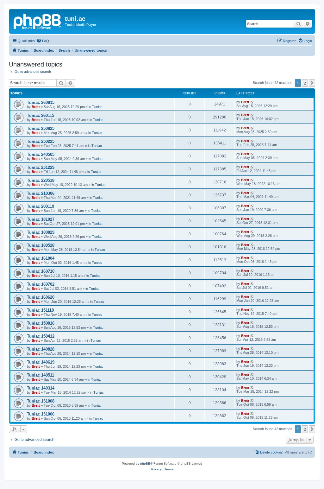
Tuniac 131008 (40, 401)
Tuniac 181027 (40, 219)
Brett (36, 107)
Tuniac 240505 (40, 154)
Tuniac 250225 (40, 141)
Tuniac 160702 (40, 284)
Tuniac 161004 (40, 258)
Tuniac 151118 (40, 310)
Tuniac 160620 (40, 297)
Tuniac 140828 (40, 349)
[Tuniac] (37, 20)
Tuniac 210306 (40, 193)
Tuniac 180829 (40, 232)
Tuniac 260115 (40, 115)
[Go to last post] (252, 102)
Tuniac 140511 (40, 375)
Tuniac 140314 (40, 388)
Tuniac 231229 (40, 167)
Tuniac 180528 (40, 245)
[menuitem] (42, 41)
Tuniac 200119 (40, 206)
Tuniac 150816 (40, 323)
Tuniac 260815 (40, 102)
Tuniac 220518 (40, 180)
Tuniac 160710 (40, 271)
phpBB (145, 463)
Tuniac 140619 (40, 362)
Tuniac (97, 107)
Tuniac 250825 (40, 128)
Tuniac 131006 (40, 414)
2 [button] (305, 83)
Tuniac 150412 (40, 336)
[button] (312, 83)
